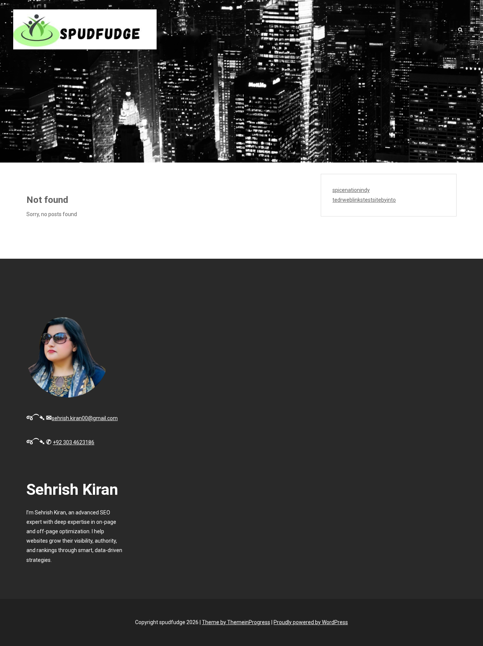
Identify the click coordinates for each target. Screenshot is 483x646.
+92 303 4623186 (73, 442)
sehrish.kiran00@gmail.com (85, 418)
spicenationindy (351, 190)
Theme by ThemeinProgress (236, 622)
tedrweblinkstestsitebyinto (364, 200)
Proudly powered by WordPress (311, 622)
